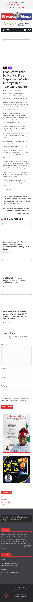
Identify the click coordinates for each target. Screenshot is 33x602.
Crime (5, 67)
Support (3, 499)
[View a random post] (29, 30)
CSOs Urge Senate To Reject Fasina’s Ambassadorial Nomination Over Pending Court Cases (16, 245)
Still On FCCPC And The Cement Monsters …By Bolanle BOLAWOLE (17, 6)
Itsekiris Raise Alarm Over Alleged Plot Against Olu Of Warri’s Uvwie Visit (14, 280)
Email (3, 377)
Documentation (6, 502)
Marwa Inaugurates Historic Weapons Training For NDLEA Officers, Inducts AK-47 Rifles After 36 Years (15, 315)
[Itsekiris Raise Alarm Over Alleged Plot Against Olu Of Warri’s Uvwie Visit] (16, 260)
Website (4, 386)
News (10, 67)
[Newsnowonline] (3, 30)
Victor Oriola (18, 90)
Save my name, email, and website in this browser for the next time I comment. (14, 399)
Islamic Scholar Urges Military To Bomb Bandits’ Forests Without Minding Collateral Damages (16, 210)
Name (4, 369)
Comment (5, 344)
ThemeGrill (4, 497)
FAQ (2, 505)
